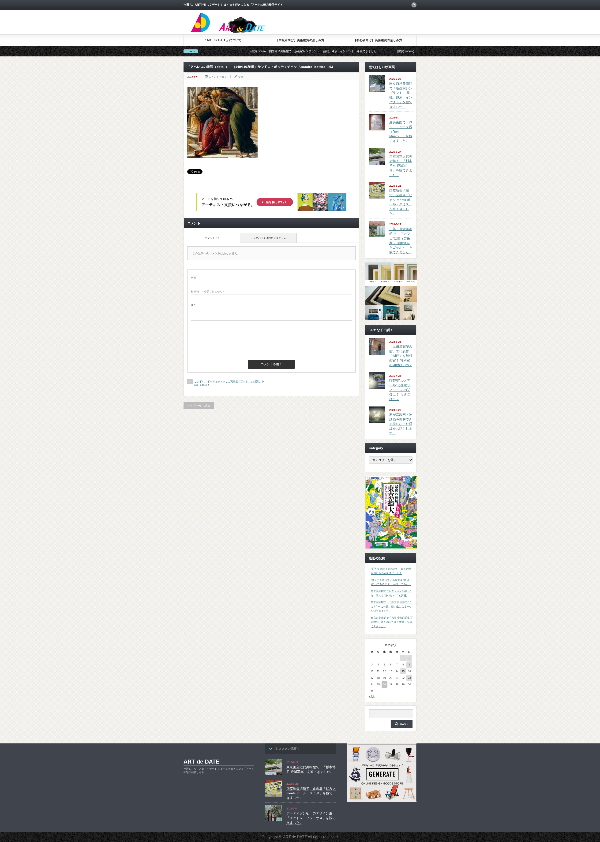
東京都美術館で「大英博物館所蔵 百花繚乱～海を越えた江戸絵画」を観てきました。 (392, 622)
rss (413, 4)
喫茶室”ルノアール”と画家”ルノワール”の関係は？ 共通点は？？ (400, 390)
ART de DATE (202, 761)
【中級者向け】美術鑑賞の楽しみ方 (300, 40)
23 (409, 677)
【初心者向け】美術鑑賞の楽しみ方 (377, 40)
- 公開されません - (207, 291)
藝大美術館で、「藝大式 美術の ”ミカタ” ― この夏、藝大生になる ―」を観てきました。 (391, 606)
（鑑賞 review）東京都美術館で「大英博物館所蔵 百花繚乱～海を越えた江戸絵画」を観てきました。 (412, 51)
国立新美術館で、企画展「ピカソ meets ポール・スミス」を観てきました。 (311, 793)
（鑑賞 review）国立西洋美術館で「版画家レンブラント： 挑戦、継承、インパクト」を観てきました (265, 51)
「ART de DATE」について (222, 40)
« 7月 (372, 696)
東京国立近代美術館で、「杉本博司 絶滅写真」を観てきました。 (400, 166)
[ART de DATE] (238, 32)
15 (403, 671)
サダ (240, 76)
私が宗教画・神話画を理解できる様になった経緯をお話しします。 (400, 424)
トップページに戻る (198, 405)
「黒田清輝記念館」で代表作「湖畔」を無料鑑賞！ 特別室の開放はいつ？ (400, 356)
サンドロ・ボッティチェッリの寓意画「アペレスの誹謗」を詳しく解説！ (229, 383)
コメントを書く (218, 76)
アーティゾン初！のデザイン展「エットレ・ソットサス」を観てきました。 (311, 817)
